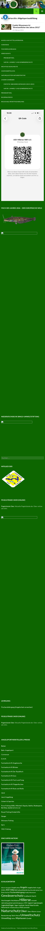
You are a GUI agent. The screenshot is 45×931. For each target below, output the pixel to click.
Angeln (23, 887)
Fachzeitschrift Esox (8, 776)
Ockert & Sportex (7, 801)
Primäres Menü (42, 11)
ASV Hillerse (11, 890)
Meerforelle (34, 905)
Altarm (3, 887)
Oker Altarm (31, 911)
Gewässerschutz (12, 895)
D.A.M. (3, 759)
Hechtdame (15, 900)
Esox (40, 890)
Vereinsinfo (6, 53)
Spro (3, 825)
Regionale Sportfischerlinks (12, 101)
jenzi (22, 903)
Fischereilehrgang (8, 49)
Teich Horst (15, 915)
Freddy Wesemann (30, 892)
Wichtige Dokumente (9, 66)
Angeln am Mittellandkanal (12, 40)
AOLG (3, 890)
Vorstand (5, 45)
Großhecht (27, 896)
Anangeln (8, 887)
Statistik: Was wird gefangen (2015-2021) (19, 84)
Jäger (16, 905)
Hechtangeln (6, 900)
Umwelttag (6, 918)
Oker (24, 911)
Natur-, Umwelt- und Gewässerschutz (18, 62)
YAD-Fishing (6, 829)
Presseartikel (9, 58)
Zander (29, 918)
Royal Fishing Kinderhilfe (10, 812)
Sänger (3, 816)
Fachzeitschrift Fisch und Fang (12, 780)
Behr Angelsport (7, 750)
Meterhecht (5, 907)
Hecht (34, 896)
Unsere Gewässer (7, 80)
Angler (39, 888)
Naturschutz (10, 911)
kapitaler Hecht (24, 905)
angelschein (32, 888)
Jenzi (3, 793)
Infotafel (34, 900)
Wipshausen (21, 918)
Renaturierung (6, 915)
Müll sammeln (25, 907)
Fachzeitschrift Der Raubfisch (12, 772)
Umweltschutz (30, 915)
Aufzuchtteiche (22, 890)
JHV (25, 903)
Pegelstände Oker (7, 506)
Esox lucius (5, 892)
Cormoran (5, 754)
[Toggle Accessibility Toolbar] (5, 17)
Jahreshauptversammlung (10, 903)
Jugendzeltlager (7, 905)
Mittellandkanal (15, 907)
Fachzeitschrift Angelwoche (11, 763)
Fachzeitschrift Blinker (9, 767)
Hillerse (25, 900)
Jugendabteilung (8, 71)
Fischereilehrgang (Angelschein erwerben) (17, 707)
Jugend (30, 903)
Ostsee (38, 911)
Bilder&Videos (6, 97)
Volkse (13, 918)
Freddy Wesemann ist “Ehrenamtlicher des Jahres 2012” (26, 26)
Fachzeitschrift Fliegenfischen (12, 784)
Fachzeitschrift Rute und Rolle (12, 789)
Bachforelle (31, 890)
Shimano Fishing (7, 821)
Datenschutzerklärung (8, 928)
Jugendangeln (38, 903)
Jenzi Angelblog (7, 797)
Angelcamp (15, 888)
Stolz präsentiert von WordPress (27, 928)
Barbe (37, 890)
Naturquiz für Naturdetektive (13, 75)
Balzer (3, 746)
